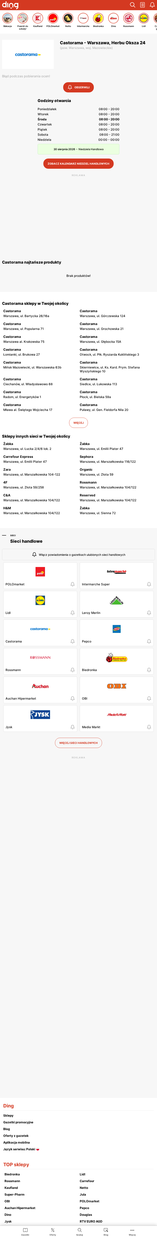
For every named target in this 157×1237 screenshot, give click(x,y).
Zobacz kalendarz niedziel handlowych (78, 163)
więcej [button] (78, 422)
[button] (132, 5)
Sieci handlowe (26, 541)
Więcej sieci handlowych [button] (78, 742)
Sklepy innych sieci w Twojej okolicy (36, 436)
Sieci (13, 535)
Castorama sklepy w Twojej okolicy (35, 303)
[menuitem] (25, 1231)
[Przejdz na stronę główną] (10, 5)
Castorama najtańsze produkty (31, 262)
